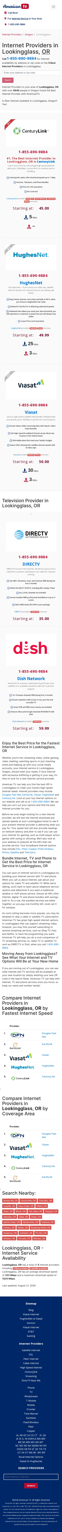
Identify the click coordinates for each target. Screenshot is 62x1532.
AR (21, 1435)
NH (29, 1445)
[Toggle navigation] (53, 7)
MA (39, 1438)
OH (18, 1449)
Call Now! (13, 13)
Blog (31, 1310)
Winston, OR (9, 1238)
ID (20, 1438)
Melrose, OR (39, 1238)
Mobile (31, 1405)
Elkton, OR (21, 1211)
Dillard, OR (42, 1206)
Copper (32, 848)
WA (30, 1452)
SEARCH (31, 1485)
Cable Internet (31, 1363)
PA (29, 1449)
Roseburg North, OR (40, 1227)
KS (29, 1438)
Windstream (31, 1396)
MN (28, 1442)
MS (37, 1442)
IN (26, 1438)
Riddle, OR (23, 1227)
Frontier (31, 1409)
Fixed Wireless (31, 1422)
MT (41, 1442)
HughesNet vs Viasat (31, 1318)
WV (39, 1452)
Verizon (31, 1323)
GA (44, 1435)
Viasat (31, 412)
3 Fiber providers (20, 1268)
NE (25, 1445)
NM (37, 1445)
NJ (33, 1445)
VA (22, 1452)
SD (36, 1449)
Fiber (24, 848)
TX (44, 1449)
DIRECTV (31, 564)
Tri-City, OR (40, 1233)
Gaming (31, 1336)
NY (45, 1445)
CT (35, 1435)
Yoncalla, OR (24, 1238)
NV (41, 1445)
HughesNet (31, 282)
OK (22, 1449)
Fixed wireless (45, 848)
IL (23, 1438)
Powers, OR (8, 1227)
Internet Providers (12, 34)
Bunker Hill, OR (10, 1200)
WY (43, 1452)
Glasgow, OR (51, 1211)
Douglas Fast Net (11, 794)
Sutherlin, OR (26, 1233)
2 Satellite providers (38, 1268)
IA (17, 1438)
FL (41, 1435)
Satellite (14, 852)
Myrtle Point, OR (30, 1222)
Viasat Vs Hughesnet (31, 1461)
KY (32, 1438)
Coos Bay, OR (45, 1200)
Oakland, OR (47, 1222)
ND (21, 1445)
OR (25, 1449)
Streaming (31, 1376)
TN (40, 1449)
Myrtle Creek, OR (11, 1222)
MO (33, 1442)
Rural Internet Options (31, 1456)
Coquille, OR (9, 1206)
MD (43, 1438)
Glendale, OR (9, 1217)
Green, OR (36, 1217)
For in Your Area (25, 18)
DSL (18, 848)
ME (20, 1442)
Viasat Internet (31, 1314)
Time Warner (31, 1413)
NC (17, 1445)
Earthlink (31, 1418)
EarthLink (27, 794)
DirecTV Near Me (31, 1380)
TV (31, 1392)
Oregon (29, 34)
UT (19, 1452)
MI (23, 1442)
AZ (24, 1435)
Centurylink (31, 1371)
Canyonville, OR (28, 1200)
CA (28, 1435)
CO (32, 1435)
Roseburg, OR (10, 1233)
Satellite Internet (31, 1350)
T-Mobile (31, 1400)
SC (33, 1449)
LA (35, 1438)
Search (8, 80)
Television (30, 852)
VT (26, 1452)
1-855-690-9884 (16, 24)
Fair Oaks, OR (35, 1211)
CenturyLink (46, 161)
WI (34, 1452)
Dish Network (31, 678)
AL (17, 1435)
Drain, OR (7, 1211)
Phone (5, 852)
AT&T (31, 1331)
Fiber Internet (31, 1358)
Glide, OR (23, 1217)
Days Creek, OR (25, 1206)
